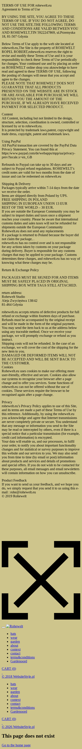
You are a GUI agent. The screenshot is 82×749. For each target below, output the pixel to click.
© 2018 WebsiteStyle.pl (18, 676)
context (15, 649)
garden (15, 641)
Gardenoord (18, 661)
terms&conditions (22, 657)
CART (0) (9, 668)
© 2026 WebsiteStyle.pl (18, 727)
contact (15, 653)
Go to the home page (16, 745)
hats (13, 634)
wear (13, 637)
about (14, 645)
